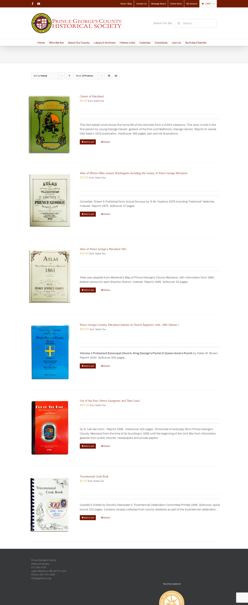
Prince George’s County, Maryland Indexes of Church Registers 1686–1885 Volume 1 (129, 324)
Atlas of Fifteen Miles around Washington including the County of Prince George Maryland (133, 173)
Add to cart (89, 142)
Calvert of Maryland (92, 96)
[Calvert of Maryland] (50, 124)
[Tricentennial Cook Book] (50, 504)
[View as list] (116, 76)
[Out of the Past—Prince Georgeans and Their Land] (50, 428)
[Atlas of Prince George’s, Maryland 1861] (50, 276)
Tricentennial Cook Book (94, 476)
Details (106, 142)
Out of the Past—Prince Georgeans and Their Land (110, 400)
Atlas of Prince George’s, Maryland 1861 (103, 249)
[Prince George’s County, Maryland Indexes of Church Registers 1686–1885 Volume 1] (50, 352)
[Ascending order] (69, 75)
